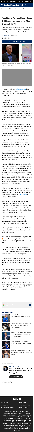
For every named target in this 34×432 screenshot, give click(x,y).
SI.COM (3, 1)
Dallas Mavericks (21, 89)
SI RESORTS (28, 1)
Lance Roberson (6, 35)
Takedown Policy (5, 405)
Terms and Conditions (24, 405)
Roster (16, 9)
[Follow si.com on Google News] (30, 305)
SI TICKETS (20, 1)
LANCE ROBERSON (14, 366)
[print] (11, 382)
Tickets (25, 9)
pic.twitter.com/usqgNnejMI (12, 239)
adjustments (23, 194)
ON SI (7, 1)
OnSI (6, 9)
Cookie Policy (22, 402)
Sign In (30, 5)
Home (2, 9)
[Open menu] (2, 5)
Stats (20, 9)
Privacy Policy (4, 402)
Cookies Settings (23, 407)
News (7, 390)
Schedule (11, 9)
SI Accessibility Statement (7, 407)
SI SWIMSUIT (13, 1)
